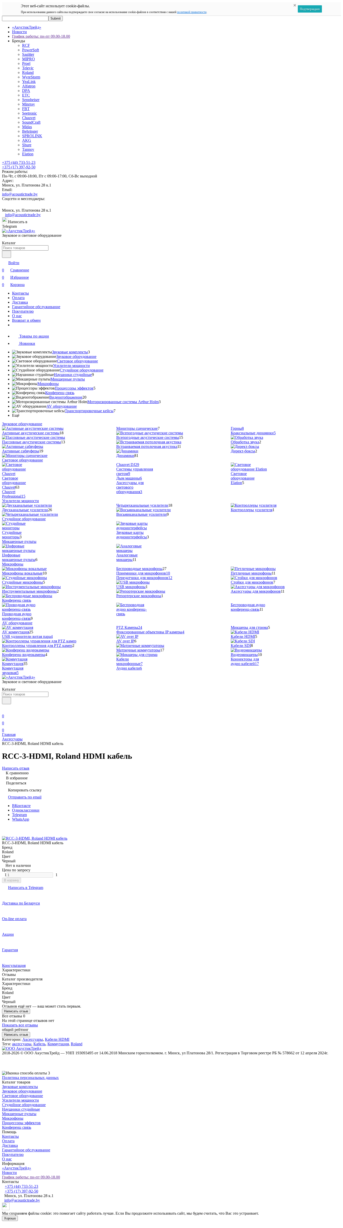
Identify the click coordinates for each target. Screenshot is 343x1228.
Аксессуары (12, 739)
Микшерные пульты (67, 379)
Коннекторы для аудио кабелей (245, 661)
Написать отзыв (16, 1011)
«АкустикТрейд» (26, 27)
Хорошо (10, 1218)
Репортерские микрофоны (138, 596)
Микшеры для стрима (249, 627)
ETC (26, 95)
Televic (28, 68)
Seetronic (29, 113)
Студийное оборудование (81, 370)
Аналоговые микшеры (127, 557)
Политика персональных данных (30, 1077)
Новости (19, 32)
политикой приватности (191, 12)
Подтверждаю (310, 9)
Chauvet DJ (127, 464)
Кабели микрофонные (129, 661)
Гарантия (10, 950)
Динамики (125, 455)
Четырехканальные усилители (142, 505)
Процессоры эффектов (74, 388)
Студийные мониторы (12, 534)
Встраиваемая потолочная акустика (146, 446)
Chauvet (28, 118)
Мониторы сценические (137, 428)
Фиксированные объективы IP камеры (150, 632)
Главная (9, 734)
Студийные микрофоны (22, 582)
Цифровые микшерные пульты (18, 557)
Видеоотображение (65, 397)
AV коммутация (15, 632)
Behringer (30, 131)
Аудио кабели (129, 668)
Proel (26, 63)
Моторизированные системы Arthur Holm (123, 402)
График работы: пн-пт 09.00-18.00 (41, 36)
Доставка (20, 302)
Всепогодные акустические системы (147, 437)
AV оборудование (61, 406)
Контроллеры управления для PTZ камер (37, 645)
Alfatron (28, 86)
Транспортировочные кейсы (89, 411)
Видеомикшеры (244, 654)
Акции (8, 934)
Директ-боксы (243, 451)
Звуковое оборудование (76, 356)
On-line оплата (14, 919)
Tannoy (28, 149)
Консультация (14, 965)
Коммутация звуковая (12, 670)
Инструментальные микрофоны (29, 591)
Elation (27, 154)
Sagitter (28, 54)
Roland (28, 72)
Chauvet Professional (13, 494)
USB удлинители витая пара (27, 636)
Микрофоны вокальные (22, 573)
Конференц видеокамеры (23, 654)
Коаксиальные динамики (253, 433)
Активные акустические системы (31, 433)
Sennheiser (30, 100)
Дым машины (129, 478)
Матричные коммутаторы (138, 650)
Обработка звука (245, 442)
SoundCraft (31, 122)
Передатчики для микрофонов (144, 578)
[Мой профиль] (5, 709)
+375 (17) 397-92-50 (18, 167)
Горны (237, 428)
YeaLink (29, 81)
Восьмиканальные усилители (141, 514)
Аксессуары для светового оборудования (130, 487)
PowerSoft (30, 50)
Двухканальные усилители (25, 510)
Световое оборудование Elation (243, 478)
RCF (26, 45)
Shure (26, 145)
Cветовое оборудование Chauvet (14, 482)
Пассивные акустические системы (31, 442)
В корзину (11, 880)
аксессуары (21, 1044)
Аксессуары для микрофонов (256, 591)
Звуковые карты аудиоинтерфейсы (131, 534)
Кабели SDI (241, 645)
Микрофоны (48, 384)
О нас (17, 316)
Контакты (20, 293)
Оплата (18, 298)
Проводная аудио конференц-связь (16, 616)
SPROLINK (32, 136)
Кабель (39, 1044)
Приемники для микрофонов (143, 573)
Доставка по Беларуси (21, 903)
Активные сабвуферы (20, 451)
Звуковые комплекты (70, 352)
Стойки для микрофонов (252, 582)
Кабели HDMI (243, 636)
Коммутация (12, 664)
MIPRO (28, 59)
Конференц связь (59, 393)
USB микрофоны (131, 587)
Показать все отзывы (20, 1025)
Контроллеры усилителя (251, 510)
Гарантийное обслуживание (36, 307)
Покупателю (23, 311)
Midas (27, 127)
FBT (26, 109)
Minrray (28, 104)
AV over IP (125, 641)
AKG (26, 140)
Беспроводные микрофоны (139, 568)
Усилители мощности (71, 365)
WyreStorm (31, 77)
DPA (26, 90)
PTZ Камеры (129, 627)
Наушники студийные (73, 374)
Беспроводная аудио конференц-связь (248, 607)
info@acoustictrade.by (20, 194)
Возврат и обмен (26, 320)
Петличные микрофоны (251, 573)
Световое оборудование (77, 361)
